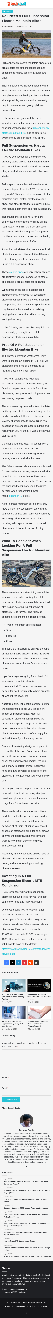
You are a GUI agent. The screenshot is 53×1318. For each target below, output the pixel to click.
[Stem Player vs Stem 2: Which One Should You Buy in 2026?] (39, 985)
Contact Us (20, 1306)
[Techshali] (16, 4)
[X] (12, 962)
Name (5, 1078)
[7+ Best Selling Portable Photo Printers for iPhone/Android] (39, 1012)
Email (5, 1088)
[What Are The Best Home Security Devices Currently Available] (14, 985)
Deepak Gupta (8, 26)
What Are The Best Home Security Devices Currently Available (13, 996)
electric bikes (16, 272)
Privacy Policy (32, 1306)
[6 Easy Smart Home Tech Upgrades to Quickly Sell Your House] (14, 1012)
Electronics (7, 11)
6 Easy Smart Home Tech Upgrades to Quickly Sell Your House (12, 1023)
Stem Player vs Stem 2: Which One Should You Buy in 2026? (39, 996)
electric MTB (15, 495)
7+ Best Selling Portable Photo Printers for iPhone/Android (37, 1023)
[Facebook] (6, 962)
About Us (9, 1306)
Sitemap (44, 1306)
